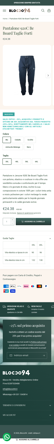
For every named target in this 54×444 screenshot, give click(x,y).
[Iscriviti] (44, 355)
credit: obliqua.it (34, 433)
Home (5, 19)
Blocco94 (23, 433)
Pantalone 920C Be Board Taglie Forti (24, 19)
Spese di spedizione (25, 213)
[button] (4, 10)
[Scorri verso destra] (48, 75)
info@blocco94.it (10, 389)
